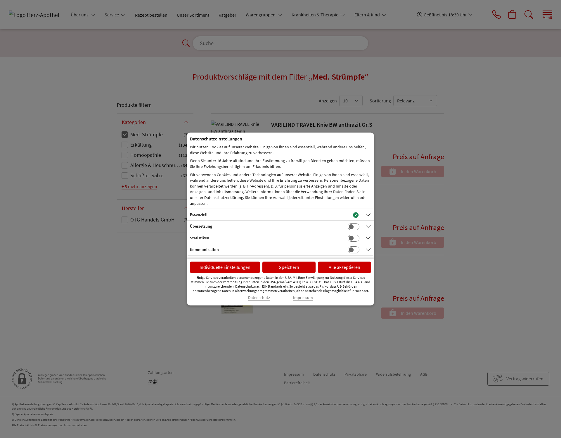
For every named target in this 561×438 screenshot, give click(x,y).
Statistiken (199, 238)
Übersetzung (201, 226)
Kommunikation (204, 249)
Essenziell (198, 214)
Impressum (303, 297)
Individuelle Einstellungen (225, 267)
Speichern (289, 267)
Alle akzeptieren (344, 267)
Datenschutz (259, 297)
